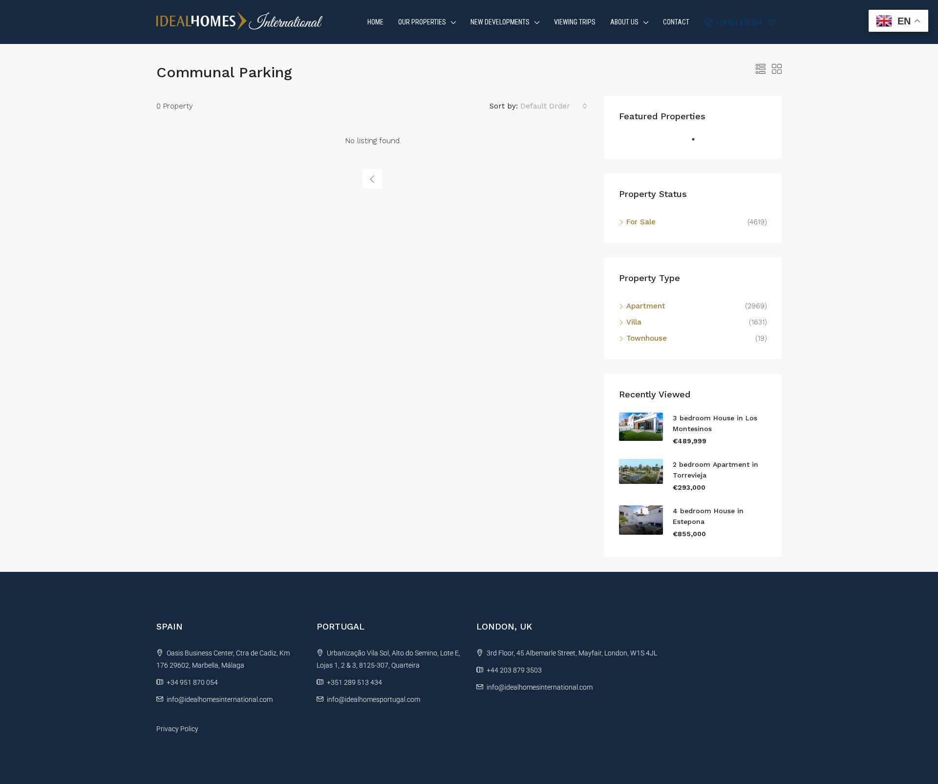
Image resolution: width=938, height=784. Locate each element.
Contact (676, 22)
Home (375, 22)
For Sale (641, 222)
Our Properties (422, 22)
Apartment (645, 306)
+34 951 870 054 (738, 22)
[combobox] (554, 106)
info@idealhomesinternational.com (220, 699)
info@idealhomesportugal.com (373, 699)
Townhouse (646, 338)
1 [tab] (698, 143)
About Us (624, 22)
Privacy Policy (177, 729)
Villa (633, 322)
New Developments (500, 22)
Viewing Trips (575, 22)
